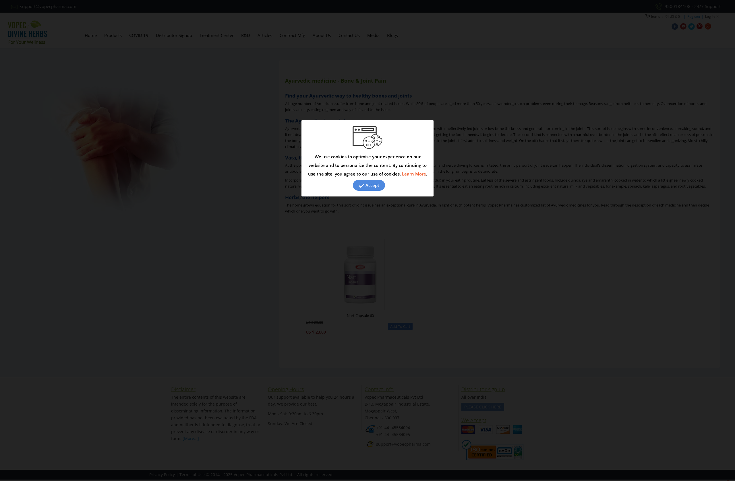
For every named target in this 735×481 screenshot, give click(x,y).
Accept (371, 185)
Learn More (414, 174)
